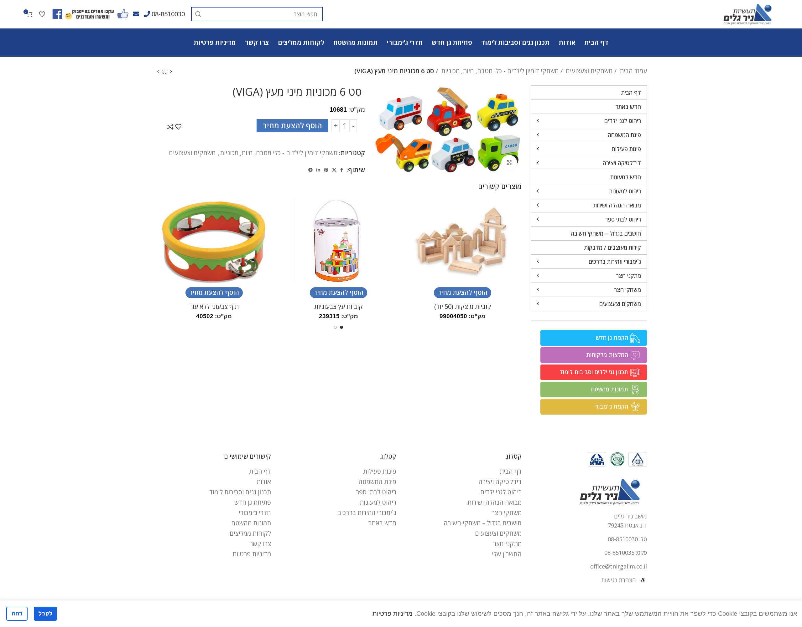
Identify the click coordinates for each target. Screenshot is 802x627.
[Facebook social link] (341, 170)
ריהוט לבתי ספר (376, 492)
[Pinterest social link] (326, 170)
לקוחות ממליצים (250, 533)
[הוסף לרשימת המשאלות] (178, 127)
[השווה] (170, 127)
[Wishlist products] (42, 14)
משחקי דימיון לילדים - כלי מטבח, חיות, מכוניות (499, 71)
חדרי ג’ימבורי (255, 512)
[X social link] (334, 170)
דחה (17, 613)
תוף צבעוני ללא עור (214, 306)
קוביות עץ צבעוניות (338, 306)
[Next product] (158, 72)
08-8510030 (168, 14)
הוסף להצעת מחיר (292, 125)
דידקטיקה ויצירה (500, 481)
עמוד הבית (632, 71)
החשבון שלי (507, 554)
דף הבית (511, 471)
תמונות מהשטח (609, 389)
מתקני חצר (507, 543)
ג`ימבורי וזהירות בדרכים (366, 512)
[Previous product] (171, 72)
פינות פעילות (379, 471)
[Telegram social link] (310, 170)
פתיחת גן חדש (252, 502)
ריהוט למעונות (378, 502)
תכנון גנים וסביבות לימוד (240, 492)
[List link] (589, 539)
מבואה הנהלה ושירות (494, 502)
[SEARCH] (198, 14)
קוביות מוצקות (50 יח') (462, 306)
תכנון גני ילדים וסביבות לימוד (594, 372)
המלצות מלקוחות (607, 355)
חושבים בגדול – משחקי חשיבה (483, 523)
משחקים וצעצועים (588, 71)
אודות (264, 481)
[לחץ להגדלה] (509, 163)
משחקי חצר (507, 512)
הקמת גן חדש (612, 337)
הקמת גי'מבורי (611, 406)
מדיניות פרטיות (251, 554)
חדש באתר (382, 523)
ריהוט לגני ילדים (501, 492)
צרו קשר (260, 543)
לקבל (45, 613)
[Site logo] (747, 13)
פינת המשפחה (377, 481)
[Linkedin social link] (318, 170)
